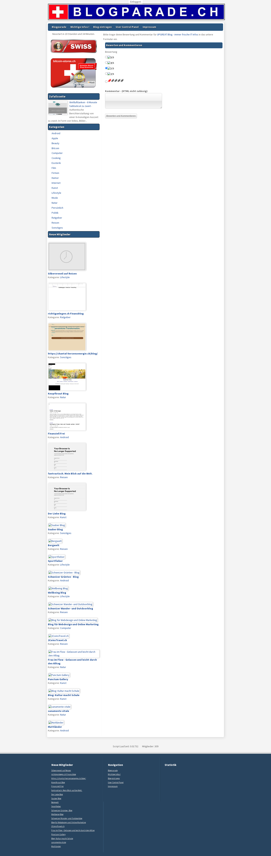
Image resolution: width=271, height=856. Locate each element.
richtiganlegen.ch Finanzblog (63, 774)
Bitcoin (55, 148)
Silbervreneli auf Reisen (61, 770)
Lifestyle (56, 192)
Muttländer (56, 846)
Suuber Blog (56, 798)
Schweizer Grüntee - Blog (61, 810)
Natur (55, 202)
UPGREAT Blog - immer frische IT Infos (177, 34)
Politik (55, 212)
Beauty (55, 143)
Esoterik (56, 163)
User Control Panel (127, 27)
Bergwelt (55, 802)
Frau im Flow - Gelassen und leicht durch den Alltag (73, 830)
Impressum (149, 27)
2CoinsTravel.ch (58, 826)
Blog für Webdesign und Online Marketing (68, 822)
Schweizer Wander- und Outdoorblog (66, 818)
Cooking (56, 158)
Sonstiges (57, 227)
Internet (56, 183)
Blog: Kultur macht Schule (62, 838)
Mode (55, 197)
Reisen (55, 222)
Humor (55, 178)
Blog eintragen (102, 27)
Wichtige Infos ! (79, 27)
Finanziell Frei (57, 786)
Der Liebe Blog (57, 794)
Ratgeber (57, 217)
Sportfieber (56, 806)
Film (54, 168)
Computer (57, 153)
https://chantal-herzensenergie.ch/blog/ (68, 778)
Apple (55, 138)
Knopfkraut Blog (58, 782)
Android (56, 133)
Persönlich (57, 207)
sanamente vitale (58, 842)
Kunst (55, 187)
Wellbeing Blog (57, 814)
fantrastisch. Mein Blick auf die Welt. (66, 790)
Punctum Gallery (58, 834)
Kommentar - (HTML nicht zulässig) (126, 91)
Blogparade (59, 27)
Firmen (55, 173)
